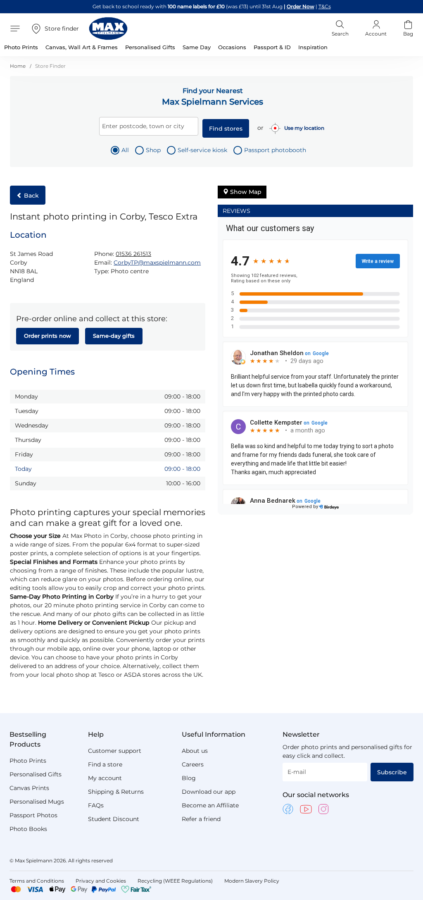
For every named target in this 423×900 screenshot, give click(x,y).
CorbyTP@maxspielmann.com (157, 262)
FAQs (96, 805)
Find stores (225, 128)
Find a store (105, 764)
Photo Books (28, 829)
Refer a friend (201, 819)
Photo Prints (28, 760)
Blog (189, 778)
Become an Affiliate (210, 805)
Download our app (208, 791)
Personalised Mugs (37, 801)
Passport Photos (33, 815)
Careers (193, 764)
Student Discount (113, 819)
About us (195, 750)
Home (18, 66)
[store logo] (108, 28)
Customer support (114, 750)
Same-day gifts (114, 335)
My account (105, 778)
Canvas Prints (29, 788)
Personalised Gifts (36, 774)
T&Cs (324, 6)
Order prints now (47, 335)
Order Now (300, 6)
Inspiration (313, 47)
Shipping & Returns (116, 791)
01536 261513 (133, 254)
